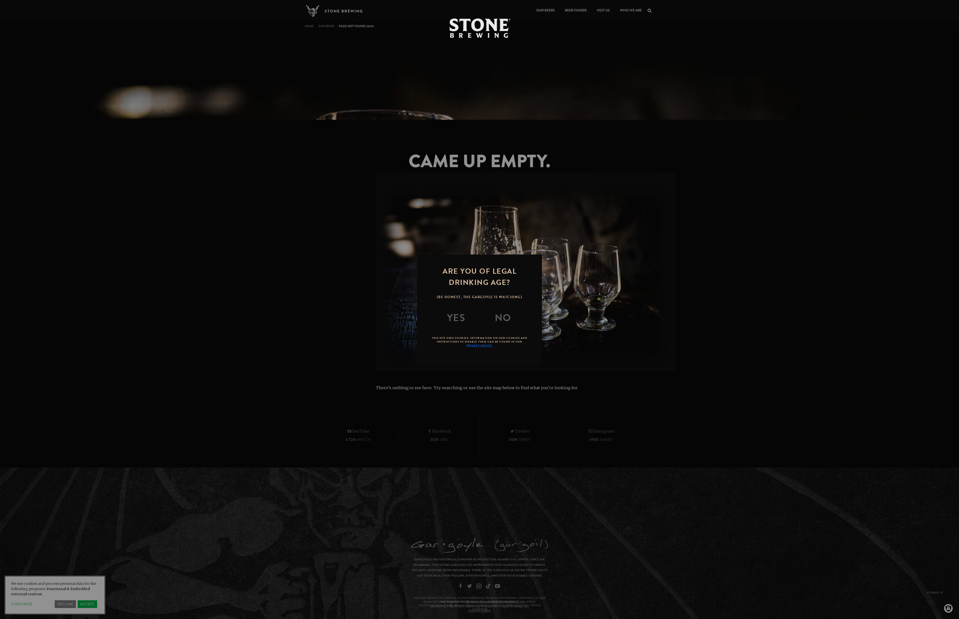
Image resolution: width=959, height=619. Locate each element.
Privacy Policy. (480, 345)
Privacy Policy (480, 611)
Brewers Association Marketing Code (495, 602)
